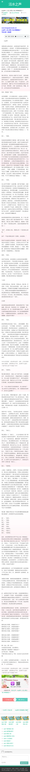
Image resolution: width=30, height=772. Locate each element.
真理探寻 (5, 12)
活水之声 (13, 690)
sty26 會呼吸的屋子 (8, 731)
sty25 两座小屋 (7, 733)
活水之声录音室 (15, 12)
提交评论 (24, 763)
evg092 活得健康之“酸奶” (21, 710)
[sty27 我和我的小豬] (4, 718)
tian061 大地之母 (7, 710)
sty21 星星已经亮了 (8, 743)
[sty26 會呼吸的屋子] (11, 718)
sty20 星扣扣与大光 (8, 745)
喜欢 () (9, 699)
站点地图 (22, 768)
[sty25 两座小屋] (18, 718)
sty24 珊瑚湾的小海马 (9, 736)
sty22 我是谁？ (7, 741)
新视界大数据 (24, 770)
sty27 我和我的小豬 (8, 729)
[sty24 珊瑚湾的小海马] (25, 718)
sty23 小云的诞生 (8, 738)
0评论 (4, 14)
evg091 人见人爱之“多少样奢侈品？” (13, 10)
